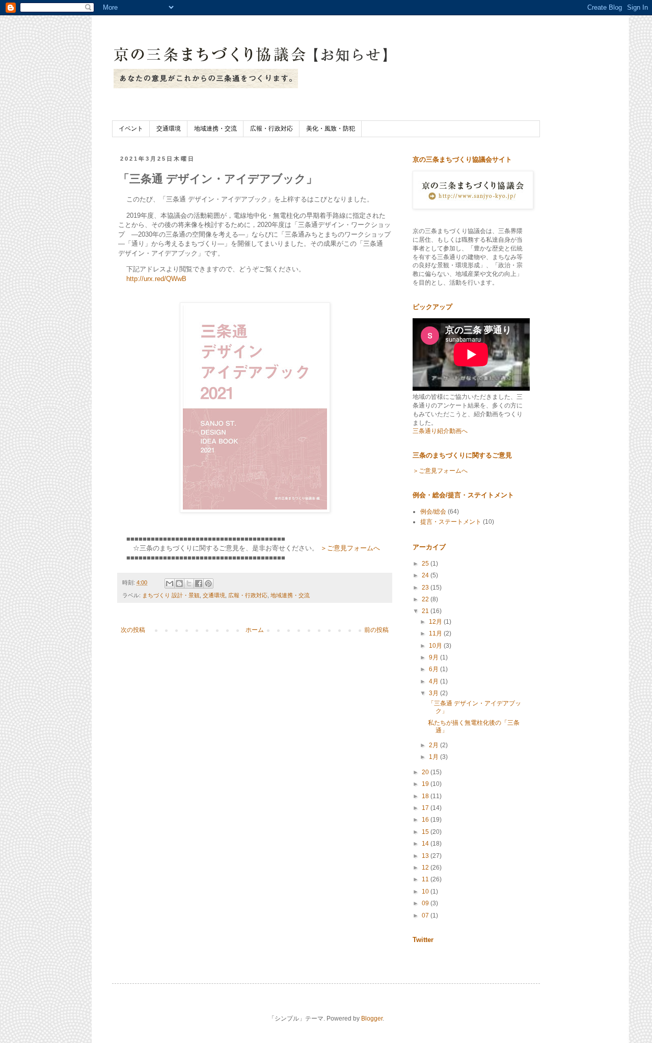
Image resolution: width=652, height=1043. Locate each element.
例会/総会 (433, 511)
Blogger (372, 1018)
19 (426, 783)
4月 (434, 681)
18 (426, 796)
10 (426, 891)
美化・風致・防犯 (330, 128)
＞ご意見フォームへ (350, 548)
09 (426, 903)
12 (426, 867)
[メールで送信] (170, 583)
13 (426, 855)
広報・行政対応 (271, 128)
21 (426, 611)
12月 (436, 621)
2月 (434, 745)
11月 (436, 633)
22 (426, 599)
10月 (436, 645)
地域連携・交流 (215, 128)
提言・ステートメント (450, 521)
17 (426, 807)
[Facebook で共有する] (199, 583)
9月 (434, 657)
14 (426, 843)
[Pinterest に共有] (208, 583)
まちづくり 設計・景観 (171, 595)
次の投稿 (133, 629)
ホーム (255, 629)
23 (426, 587)
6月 (434, 669)
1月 (434, 756)
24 (426, 575)
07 (426, 915)
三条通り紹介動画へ (440, 431)
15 (426, 831)
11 (426, 879)
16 (426, 819)
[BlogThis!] (179, 583)
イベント (131, 128)
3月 (434, 693)
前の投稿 (376, 629)
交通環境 (168, 128)
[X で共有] (189, 583)
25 (426, 563)
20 (426, 772)
